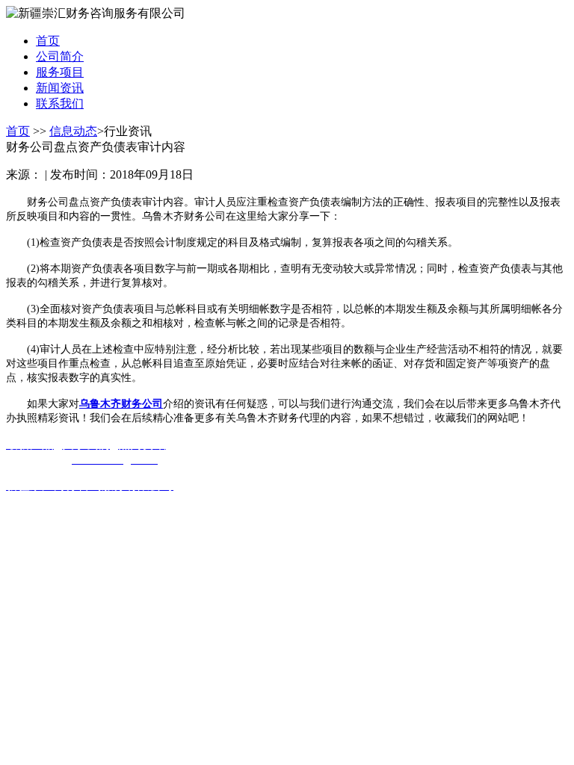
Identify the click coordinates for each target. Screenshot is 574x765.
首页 (18, 131)
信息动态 (73, 131)
